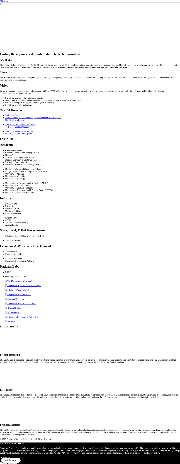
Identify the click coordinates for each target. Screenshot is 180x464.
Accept (3, 463)
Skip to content (6, 1)
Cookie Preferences (10, 460)
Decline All (13, 463)
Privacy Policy (153, 453)
